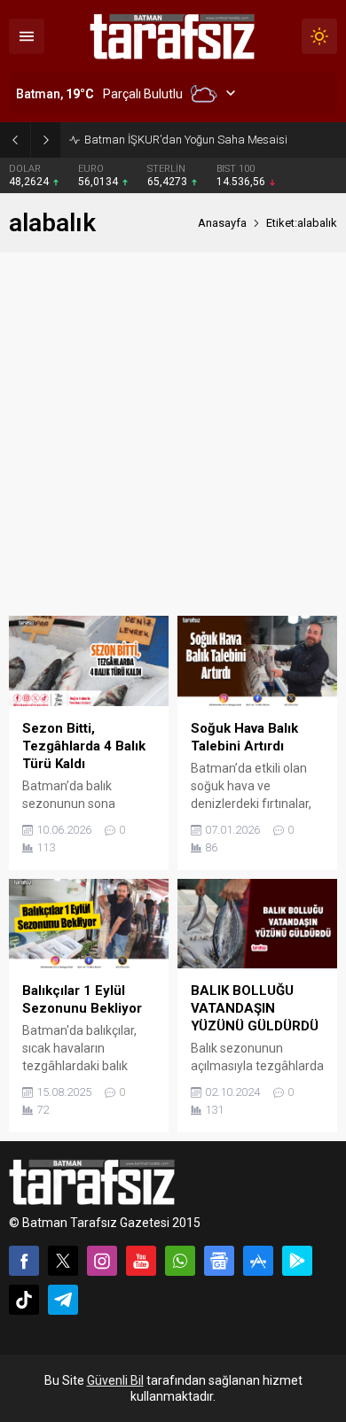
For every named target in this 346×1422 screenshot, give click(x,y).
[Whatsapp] (180, 1261)
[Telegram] (63, 1300)
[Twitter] (63, 1261)
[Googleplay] (297, 1261)
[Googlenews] (219, 1261)
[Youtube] (141, 1261)
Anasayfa (222, 222)
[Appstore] (258, 1261)
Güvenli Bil (115, 1380)
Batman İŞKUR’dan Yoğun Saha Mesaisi (185, 139)
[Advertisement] (173, 434)
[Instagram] (102, 1261)
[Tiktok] (24, 1300)
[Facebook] (24, 1261)
